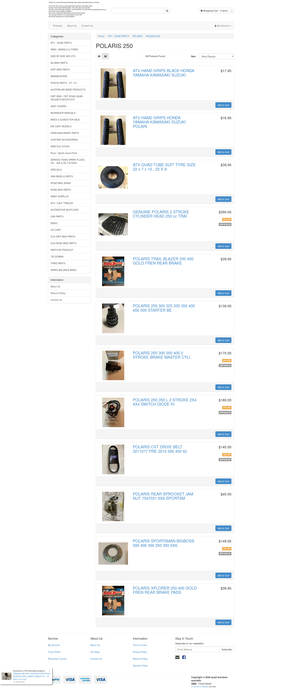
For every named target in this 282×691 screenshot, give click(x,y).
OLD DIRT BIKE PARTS (63, 236)
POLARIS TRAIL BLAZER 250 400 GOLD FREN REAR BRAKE (163, 261)
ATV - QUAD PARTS (61, 42)
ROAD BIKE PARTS (61, 189)
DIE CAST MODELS (61, 126)
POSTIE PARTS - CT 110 (64, 82)
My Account (54, 645)
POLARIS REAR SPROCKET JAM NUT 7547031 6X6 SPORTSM (163, 496)
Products (57, 25)
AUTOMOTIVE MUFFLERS (64, 209)
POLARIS (137, 36)
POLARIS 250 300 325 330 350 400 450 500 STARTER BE (164, 308)
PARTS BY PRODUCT (62, 249)
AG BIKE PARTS (59, 62)
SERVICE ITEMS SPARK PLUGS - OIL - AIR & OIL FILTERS (68, 161)
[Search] (167, 10)
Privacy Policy (140, 651)
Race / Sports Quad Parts (64, 153)
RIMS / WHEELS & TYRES (64, 49)
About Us (72, 25)
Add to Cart (223, 105)
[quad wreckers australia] (77, 8)
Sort (193, 56)
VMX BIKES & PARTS (62, 176)
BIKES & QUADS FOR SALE (65, 119)
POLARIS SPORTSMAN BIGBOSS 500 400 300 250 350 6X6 (163, 543)
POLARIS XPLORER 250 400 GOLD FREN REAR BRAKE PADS (165, 590)
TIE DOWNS (57, 256)
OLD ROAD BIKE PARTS (63, 243)
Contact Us (87, 25)
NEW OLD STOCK (60, 146)
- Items (215, 10)
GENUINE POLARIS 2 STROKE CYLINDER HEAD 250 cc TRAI (161, 214)
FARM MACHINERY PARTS (65, 133)
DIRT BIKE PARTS (60, 69)
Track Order (54, 651)
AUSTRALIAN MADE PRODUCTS (68, 89)
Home (101, 36)
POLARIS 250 (153, 36)
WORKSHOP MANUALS (63, 112)
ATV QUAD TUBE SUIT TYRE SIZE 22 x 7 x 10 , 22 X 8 (164, 167)
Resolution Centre (57, 658)
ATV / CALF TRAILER (62, 203)
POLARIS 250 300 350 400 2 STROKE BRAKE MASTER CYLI (161, 355)
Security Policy (140, 665)
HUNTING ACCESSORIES (64, 139)
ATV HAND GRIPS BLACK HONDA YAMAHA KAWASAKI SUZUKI (163, 72)
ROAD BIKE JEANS (61, 183)
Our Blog (95, 651)
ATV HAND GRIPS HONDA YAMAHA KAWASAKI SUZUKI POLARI (159, 122)
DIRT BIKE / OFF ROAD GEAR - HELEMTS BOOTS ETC (67, 98)
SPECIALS (56, 169)
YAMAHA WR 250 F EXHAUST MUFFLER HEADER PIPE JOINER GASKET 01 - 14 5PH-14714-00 (31, 676)
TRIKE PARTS (58, 263)
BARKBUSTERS (59, 76)
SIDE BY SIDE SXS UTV (63, 56)
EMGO (54, 223)
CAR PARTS (57, 216)
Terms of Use (140, 645)
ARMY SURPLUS (59, 196)
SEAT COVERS (58, 106)
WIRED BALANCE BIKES (63, 270)
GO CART (56, 229)
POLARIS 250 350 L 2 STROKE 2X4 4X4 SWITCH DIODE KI (164, 402)
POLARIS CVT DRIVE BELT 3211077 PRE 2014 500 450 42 (160, 449)
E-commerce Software (200, 686)
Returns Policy (58, 293)
